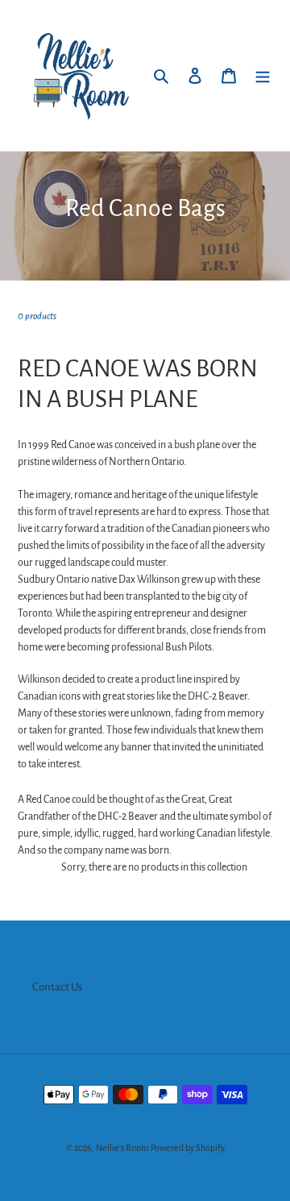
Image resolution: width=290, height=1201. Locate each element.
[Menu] (263, 75)
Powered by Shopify (188, 1148)
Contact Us (57, 987)
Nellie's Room (122, 1148)
